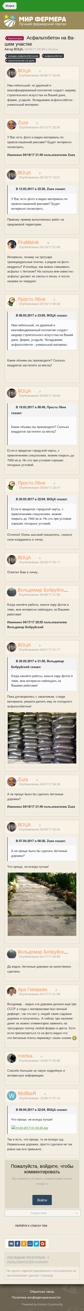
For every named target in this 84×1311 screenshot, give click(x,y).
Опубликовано (39, 75)
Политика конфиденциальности (36, 1297)
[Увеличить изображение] (42, 737)
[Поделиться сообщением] (77, 75)
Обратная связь (42, 1291)
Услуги (53, 49)
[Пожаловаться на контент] (72, 75)
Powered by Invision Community (42, 1304)
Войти (42, 1199)
